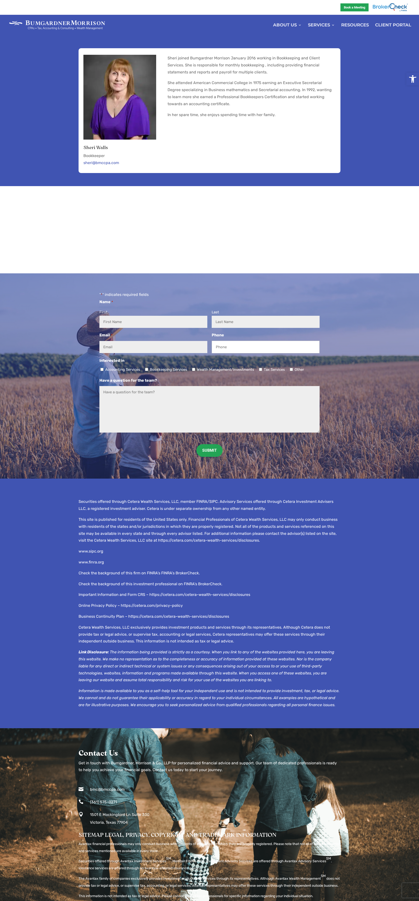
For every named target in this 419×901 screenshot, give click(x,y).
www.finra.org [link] (91, 562)
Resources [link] (355, 25)
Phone (218, 335)
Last (215, 312)
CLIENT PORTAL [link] (393, 25)
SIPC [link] (200, 861)
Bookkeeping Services (168, 369)
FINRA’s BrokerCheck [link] (180, 573)
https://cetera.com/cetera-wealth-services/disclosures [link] (208, 540)
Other (299, 369)
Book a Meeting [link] (354, 7)
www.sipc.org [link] (91, 551)
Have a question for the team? (128, 380)
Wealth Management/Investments (225, 369)
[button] (209, 450)
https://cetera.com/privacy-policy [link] (152, 605)
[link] (412, 79)
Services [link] (319, 25)
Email (105, 335)
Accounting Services (122, 369)
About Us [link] (285, 25)
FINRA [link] (190, 861)
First (103, 312)
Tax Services (274, 369)
